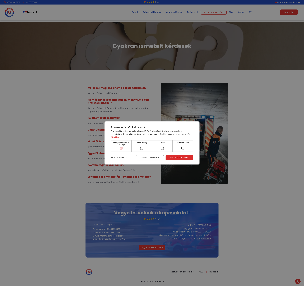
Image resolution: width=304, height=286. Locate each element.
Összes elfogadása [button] (179, 158)
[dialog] (152, 142)
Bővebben (115, 137)
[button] (119, 157)
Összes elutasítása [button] (150, 158)
